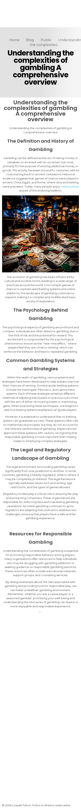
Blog (30, 40)
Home (14, 40)
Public (46, 40)
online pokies (70, 186)
